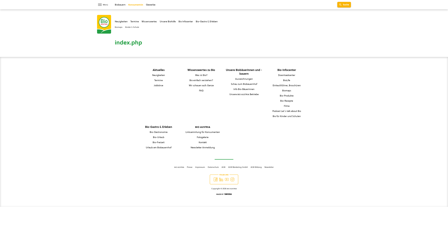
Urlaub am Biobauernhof (158, 147)
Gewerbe (150, 4)
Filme (287, 105)
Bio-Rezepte (286, 100)
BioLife (286, 80)
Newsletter (269, 167)
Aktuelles (159, 70)
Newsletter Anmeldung (203, 147)
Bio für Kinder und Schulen (287, 116)
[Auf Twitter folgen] (221, 179)
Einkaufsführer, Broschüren (287, 85)
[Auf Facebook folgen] (215, 179)
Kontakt (203, 142)
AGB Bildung (256, 167)
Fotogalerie (202, 137)
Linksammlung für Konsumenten (203, 132)
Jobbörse (158, 85)
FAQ (201, 90)
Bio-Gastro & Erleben (207, 21)
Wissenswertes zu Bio (201, 70)
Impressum (200, 167)
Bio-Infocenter (286, 70)
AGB (223, 167)
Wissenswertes (149, 21)
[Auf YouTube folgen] (227, 179)
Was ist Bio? (201, 75)
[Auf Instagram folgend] (232, 179)
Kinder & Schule (132, 27)
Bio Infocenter (185, 21)
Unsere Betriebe (244, 94)
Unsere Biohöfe (168, 21)
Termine (134, 21)
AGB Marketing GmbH (238, 167)
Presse (189, 167)
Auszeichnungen (244, 78)
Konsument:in (135, 4)
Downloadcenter (286, 75)
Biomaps (118, 27)
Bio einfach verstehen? (201, 80)
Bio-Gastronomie (159, 132)
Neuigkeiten (121, 21)
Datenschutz (213, 167)
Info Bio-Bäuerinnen (243, 89)
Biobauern (120, 4)
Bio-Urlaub (158, 137)
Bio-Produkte (287, 95)
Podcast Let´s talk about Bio (286, 111)
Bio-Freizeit (158, 142)
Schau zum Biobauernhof (244, 84)
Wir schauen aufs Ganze (201, 85)
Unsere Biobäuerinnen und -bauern (244, 72)
